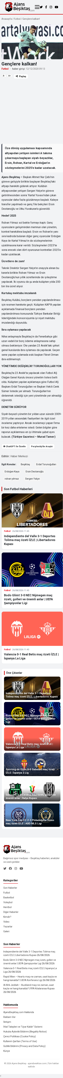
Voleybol (7, 902)
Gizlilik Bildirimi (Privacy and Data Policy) (24, 1046)
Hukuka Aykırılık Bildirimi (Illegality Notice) (25, 1031)
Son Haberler (10, 887)
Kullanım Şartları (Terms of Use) (20, 1041)
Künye (6, 1051)
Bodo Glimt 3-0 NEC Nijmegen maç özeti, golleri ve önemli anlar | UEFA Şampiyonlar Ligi (28, 599)
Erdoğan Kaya (12, 471)
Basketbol (8, 897)
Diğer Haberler (10, 912)
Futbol (17, 19)
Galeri (6, 931)
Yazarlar (7, 926)
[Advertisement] (31, 111)
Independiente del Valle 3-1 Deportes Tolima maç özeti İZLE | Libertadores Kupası (29, 540)
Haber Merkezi (19, 456)
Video (6, 921)
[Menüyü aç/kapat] (37, 7)
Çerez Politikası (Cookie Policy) (19, 1036)
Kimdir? (7, 917)
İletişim (7, 1022)
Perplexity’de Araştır (42, 446)
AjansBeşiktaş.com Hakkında (18, 1012)
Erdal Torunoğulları (46, 464)
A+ (9, 76)
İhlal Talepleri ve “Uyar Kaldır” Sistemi (22, 1026)
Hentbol (7, 907)
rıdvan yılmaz (12, 478)
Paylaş (22, 76)
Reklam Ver (9, 1017)
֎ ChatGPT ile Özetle (14, 446)
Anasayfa (7, 19)
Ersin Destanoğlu (35, 471)
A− (4, 76)
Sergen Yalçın (32, 478)
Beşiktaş (25, 464)
